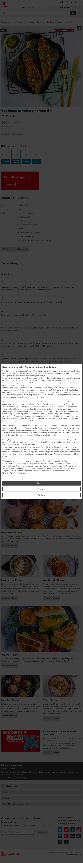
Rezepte (19, 22)
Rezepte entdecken (9, 546)
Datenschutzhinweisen (24, 435)
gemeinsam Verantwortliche (26, 380)
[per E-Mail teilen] (3, 115)
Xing (72, 829)
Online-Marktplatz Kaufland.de (15, 804)
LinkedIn (60, 836)
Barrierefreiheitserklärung (74, 854)
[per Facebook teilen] (7, 115)
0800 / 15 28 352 (9, 769)
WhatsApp (66, 842)
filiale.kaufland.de (9, 786)
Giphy (60, 842)
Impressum (51, 852)
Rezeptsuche (34, 22)
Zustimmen (41, 483)
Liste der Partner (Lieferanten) (14, 473)
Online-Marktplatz (28, 7)
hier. (55, 435)
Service (5, 792)
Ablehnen (41, 495)
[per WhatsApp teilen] (14, 115)
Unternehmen (7, 798)
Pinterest (66, 836)
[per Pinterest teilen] (10, 115)
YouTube (66, 829)
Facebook (60, 829)
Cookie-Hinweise (76, 852)
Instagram (78, 829)
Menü (80, 2)
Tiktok (78, 836)
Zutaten (5, 134)
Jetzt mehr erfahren (51, 753)
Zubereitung (17, 134)
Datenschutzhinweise (63, 852)
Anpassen (41, 489)
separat (8, 380)
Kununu (72, 836)
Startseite (5, 22)
